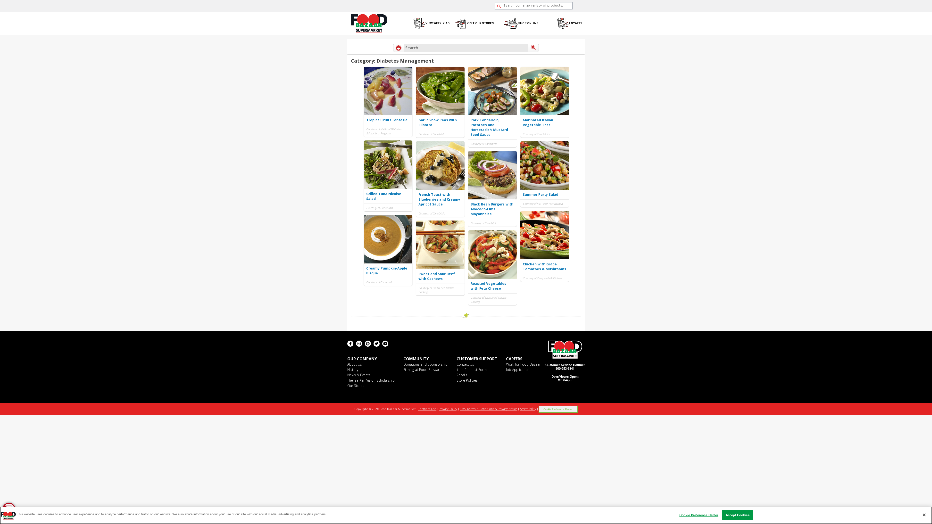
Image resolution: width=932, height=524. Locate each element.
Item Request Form (472, 369)
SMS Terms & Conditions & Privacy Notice (488, 409)
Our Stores (355, 385)
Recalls (462, 375)
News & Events (358, 375)
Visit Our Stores (480, 23)
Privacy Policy (448, 409)
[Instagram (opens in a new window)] (359, 344)
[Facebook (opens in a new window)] (350, 344)
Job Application (518, 369)
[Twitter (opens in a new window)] (377, 344)
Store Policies (467, 380)
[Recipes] (398, 48)
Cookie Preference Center (558, 409)
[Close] (924, 514)
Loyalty (575, 23)
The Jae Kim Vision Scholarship (371, 380)
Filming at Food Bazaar (421, 369)
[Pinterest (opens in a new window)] (368, 344)
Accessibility (528, 409)
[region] (466, 515)
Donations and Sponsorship (425, 364)
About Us (354, 364)
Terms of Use (427, 409)
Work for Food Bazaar (523, 364)
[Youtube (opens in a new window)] (385, 344)
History (352, 369)
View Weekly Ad (437, 23)
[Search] (499, 6)
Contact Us (465, 364)
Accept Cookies (737, 515)
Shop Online (528, 23)
